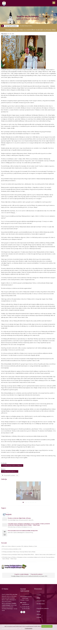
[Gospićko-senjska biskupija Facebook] (21, 612)
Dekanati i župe (41, 600)
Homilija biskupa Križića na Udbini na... (12, 465)
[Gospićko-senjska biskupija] (2, 26)
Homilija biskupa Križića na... (9, 471)
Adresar (39, 614)
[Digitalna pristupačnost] (55, 14)
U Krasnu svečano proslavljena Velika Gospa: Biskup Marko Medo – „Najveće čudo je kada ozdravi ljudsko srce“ (29, 554)
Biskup (38, 597)
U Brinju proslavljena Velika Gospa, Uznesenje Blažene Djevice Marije (18, 551)
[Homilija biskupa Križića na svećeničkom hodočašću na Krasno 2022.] (28, 52)
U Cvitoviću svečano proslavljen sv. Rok (11, 549)
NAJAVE (8, 514)
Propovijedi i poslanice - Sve (10, 475)
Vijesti (38, 611)
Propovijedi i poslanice (37, 574)
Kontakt (39, 617)
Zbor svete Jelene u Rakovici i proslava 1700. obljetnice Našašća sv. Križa (19, 546)
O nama (39, 595)
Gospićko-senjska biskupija (21, 574)
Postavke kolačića (28, 628)
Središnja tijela (41, 603)
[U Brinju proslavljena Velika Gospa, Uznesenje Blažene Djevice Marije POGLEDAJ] (28, 500)
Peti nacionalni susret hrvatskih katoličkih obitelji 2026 (23, 530)
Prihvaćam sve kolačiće (47, 626)
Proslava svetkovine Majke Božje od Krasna (19, 518)
